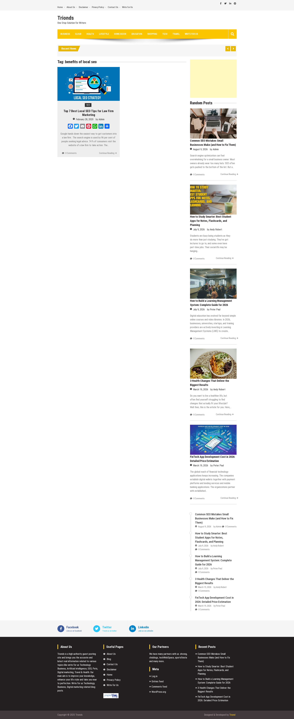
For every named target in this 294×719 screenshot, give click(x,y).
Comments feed (159, 686)
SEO (88, 105)
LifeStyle (104, 34)
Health (90, 34)
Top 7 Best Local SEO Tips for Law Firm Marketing (89, 113)
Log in (154, 676)
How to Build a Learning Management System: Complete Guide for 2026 (213, 560)
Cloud (78, 34)
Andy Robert (216, 229)
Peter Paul (215, 309)
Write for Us (127, 7)
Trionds (65, 18)
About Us (71, 7)
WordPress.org (159, 691)
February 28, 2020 (84, 119)
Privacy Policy (98, 7)
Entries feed (158, 681)
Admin (101, 119)
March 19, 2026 (200, 389)
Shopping (152, 34)
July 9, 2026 (199, 229)
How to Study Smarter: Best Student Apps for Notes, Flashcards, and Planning (210, 221)
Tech (164, 34)
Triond (232, 714)
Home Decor (120, 34)
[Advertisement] (213, 78)
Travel (176, 34)
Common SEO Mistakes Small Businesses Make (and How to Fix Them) (214, 518)
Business (65, 34)
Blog (109, 659)
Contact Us (113, 7)
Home (60, 7)
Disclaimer (83, 7)
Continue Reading (106, 153)
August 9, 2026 (200, 149)
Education (136, 34)
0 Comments (71, 153)
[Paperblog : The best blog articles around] (111, 697)
